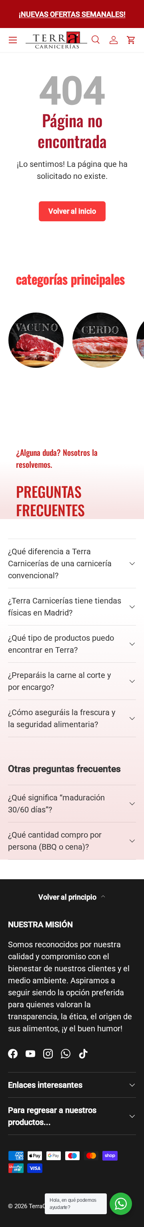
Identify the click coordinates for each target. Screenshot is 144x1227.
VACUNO (36, 380)
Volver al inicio (72, 211)
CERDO (100, 380)
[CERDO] (100, 340)
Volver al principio (68, 897)
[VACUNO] (36, 340)
